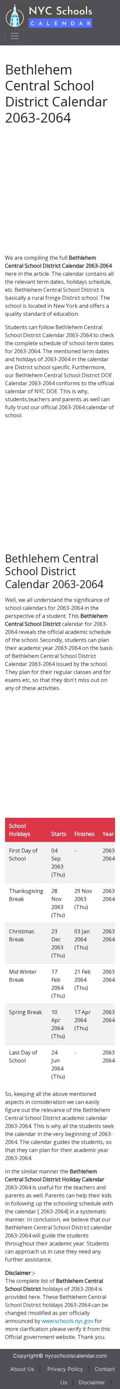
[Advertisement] (60, 188)
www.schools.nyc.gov (67, 1321)
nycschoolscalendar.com (76, 1355)
